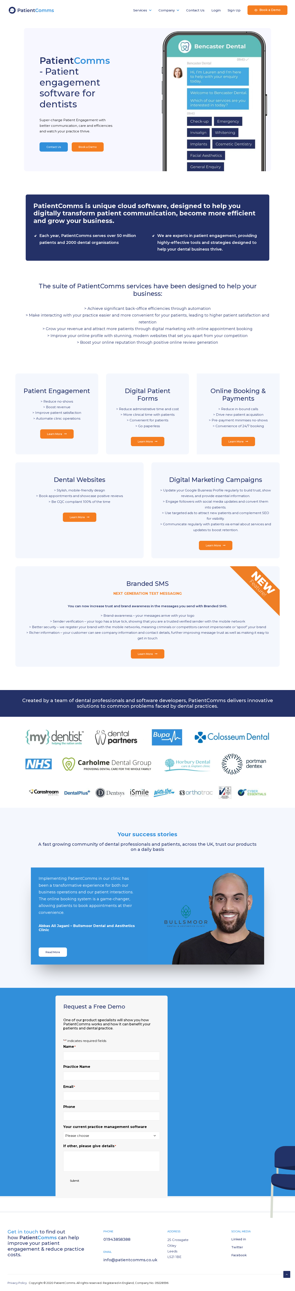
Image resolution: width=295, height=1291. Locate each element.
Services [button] (140, 10)
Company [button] (167, 10)
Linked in (238, 1219)
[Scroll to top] (286, 1274)
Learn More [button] (54, 413)
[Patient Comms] (32, 10)
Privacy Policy (17, 1262)
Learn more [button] (86, 115)
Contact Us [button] (53, 115)
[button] (206, 895)
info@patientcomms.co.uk (130, 1240)
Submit (74, 1160)
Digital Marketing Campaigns (215, 459)
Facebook (239, 1235)
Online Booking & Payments (238, 374)
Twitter (237, 1227)
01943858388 (116, 1219)
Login (216, 10)
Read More (53, 932)
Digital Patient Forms (147, 374)
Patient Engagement (57, 371)
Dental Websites (79, 459)
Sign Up (234, 10)
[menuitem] (144, 10)
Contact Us (195, 10)
